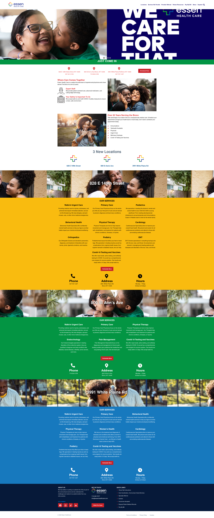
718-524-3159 (94, 74)
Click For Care (97, 505)
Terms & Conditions (131, 515)
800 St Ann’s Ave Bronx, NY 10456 (94, 72)
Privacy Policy (143, 515)
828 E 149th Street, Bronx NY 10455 (69, 72)
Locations (144, 4)
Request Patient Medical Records (127, 504)
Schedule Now (144, 71)
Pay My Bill (188, 4)
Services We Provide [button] (154, 4)
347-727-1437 (119, 74)
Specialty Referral (123, 496)
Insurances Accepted (124, 501)
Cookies (152, 515)
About (194, 4)
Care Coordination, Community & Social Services (131, 493)
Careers (121, 498)
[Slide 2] (106, 58)
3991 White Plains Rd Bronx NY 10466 (119, 72)
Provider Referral (166, 4)
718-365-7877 (96, 496)
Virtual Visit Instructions (125, 490)
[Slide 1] (104, 58)
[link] (204, 5)
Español (200, 4)
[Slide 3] (108, 58)
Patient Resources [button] (178, 4)
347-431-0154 (69, 74)
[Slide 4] (110, 58)
